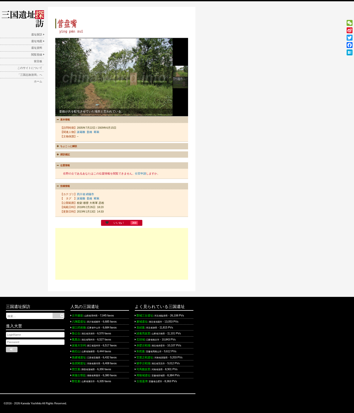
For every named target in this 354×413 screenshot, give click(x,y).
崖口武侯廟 (79, 327)
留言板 (38, 61)
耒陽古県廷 (79, 375)
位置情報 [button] (65, 165)
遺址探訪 (36, 34)
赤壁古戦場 (143, 345)
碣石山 (76, 351)
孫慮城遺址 (79, 357)
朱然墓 (140, 351)
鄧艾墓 (76, 369)
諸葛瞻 (81, 132)
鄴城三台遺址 (144, 315)
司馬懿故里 (143, 369)
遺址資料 (36, 47)
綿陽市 (90, 194)
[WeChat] (349, 23)
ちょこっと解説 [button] (68, 146)
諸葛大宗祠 (79, 345)
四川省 (81, 194)
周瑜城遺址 (143, 375)
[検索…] (58, 315)
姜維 (89, 132)
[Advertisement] (121, 254)
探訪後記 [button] (65, 154)
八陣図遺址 (79, 321)
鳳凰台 (76, 339)
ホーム (38, 81)
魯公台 (76, 333)
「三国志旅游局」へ (29, 74)
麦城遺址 (142, 321)
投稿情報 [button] (65, 186)
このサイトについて (29, 67)
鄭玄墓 (76, 381)
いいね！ (119, 222)
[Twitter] (349, 37)
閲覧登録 (36, 54)
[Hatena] (349, 52)
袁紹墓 (140, 327)
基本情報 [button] (65, 119)
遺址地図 (36, 41)
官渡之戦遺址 (144, 357)
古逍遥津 (142, 381)
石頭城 (140, 339)
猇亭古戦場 (143, 363)
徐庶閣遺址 (79, 363)
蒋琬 (96, 132)
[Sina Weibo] (349, 30)
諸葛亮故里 (143, 333)
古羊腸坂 (77, 315)
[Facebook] (349, 45)
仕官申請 (140, 173)
